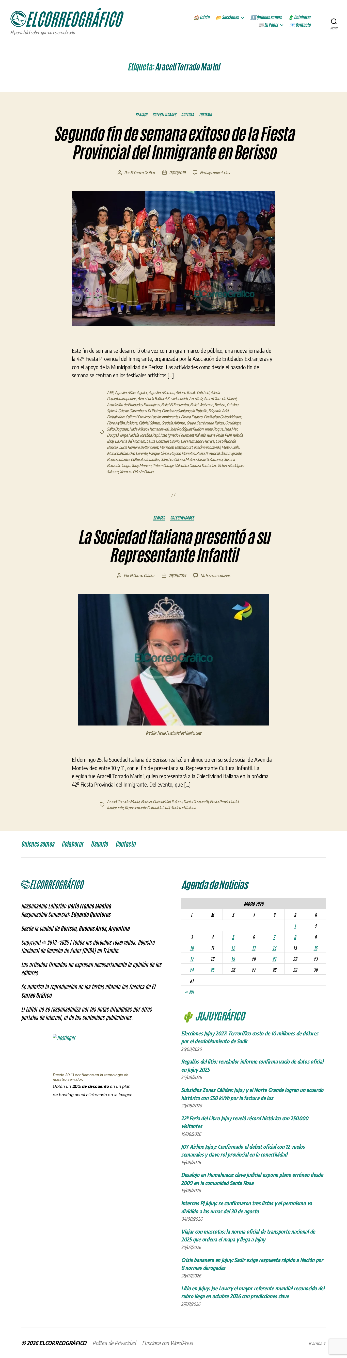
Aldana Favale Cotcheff (192, 392)
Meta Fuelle (230, 447)
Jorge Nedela (129, 435)
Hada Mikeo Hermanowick (149, 429)
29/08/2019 (177, 575)
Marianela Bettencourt (176, 447)
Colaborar (72, 844)
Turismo (205, 114)
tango (125, 465)
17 (191, 959)
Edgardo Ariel (218, 410)
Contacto (125, 844)
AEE (110, 392)
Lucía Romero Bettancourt (138, 447)
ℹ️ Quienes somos (266, 17)
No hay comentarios (214, 172)
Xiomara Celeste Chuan (136, 471)
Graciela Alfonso (173, 422)
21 (274, 959)
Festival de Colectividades (222, 416)
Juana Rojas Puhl (219, 435)
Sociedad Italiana (183, 807)
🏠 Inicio (201, 17)
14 (274, 948)
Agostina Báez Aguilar (131, 392)
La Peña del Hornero (130, 441)
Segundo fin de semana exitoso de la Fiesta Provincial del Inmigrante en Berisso (173, 143)
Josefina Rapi (149, 435)
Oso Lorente (138, 453)
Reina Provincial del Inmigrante (219, 453)
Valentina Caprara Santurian (195, 465)
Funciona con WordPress (167, 1342)
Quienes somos (37, 844)
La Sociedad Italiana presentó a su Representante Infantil (174, 546)
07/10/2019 (177, 172)
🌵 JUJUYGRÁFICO (212, 1015)
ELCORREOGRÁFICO (62, 1342)
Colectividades (164, 114)
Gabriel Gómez (149, 422)
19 (232, 959)
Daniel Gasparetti (195, 801)
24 (191, 969)
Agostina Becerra (161, 392)
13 (253, 948)
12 (232, 948)
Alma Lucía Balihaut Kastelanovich (162, 398)
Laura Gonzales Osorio (162, 441)
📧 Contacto (300, 25)
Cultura (187, 114)
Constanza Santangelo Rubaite (184, 410)
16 (315, 948)
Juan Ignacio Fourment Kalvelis (183, 435)
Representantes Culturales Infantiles (133, 459)
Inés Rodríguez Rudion (186, 429)
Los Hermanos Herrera (197, 441)
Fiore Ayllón (116, 422)
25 (212, 969)
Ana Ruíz (195, 398)
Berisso (141, 114)
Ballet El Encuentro (175, 404)
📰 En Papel (268, 25)
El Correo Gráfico (142, 172)
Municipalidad (117, 453)
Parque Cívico (159, 453)
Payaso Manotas (182, 453)
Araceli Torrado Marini (220, 398)
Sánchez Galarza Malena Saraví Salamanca (192, 459)
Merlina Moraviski (207, 447)
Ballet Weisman (201, 404)
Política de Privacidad (114, 1342)
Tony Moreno (141, 465)
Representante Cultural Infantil (147, 807)
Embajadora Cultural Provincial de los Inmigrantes (143, 416)
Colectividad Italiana (167, 801)
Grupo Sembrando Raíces (205, 422)
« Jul (189, 992)
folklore (131, 422)
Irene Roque (214, 429)
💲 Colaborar (299, 17)
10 (191, 948)
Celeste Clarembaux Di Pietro (139, 410)
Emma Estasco (191, 416)
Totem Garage (163, 465)
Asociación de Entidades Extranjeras (133, 404)
